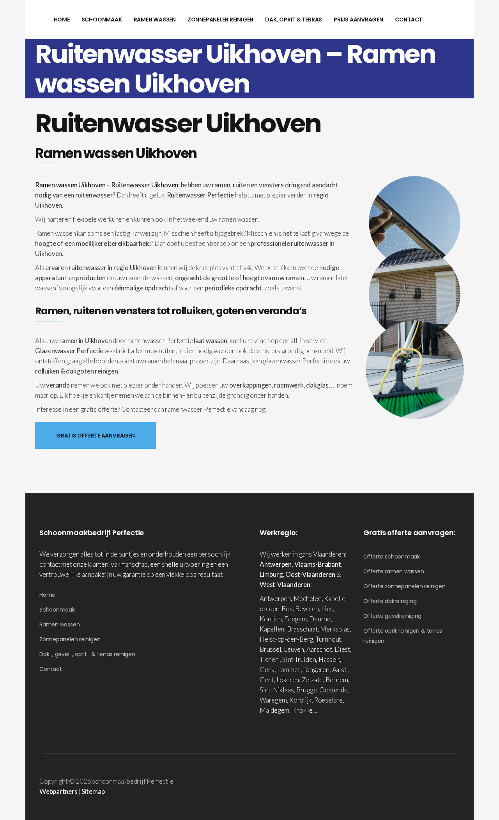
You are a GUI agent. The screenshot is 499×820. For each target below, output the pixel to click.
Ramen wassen (59, 624)
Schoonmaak (57, 610)
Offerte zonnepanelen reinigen (404, 586)
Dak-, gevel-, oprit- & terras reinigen (87, 654)
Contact (50, 669)
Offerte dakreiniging (390, 601)
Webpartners (58, 791)
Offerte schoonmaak (391, 556)
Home (47, 595)
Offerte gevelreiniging (392, 616)
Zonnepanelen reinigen (69, 639)
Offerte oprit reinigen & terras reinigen (402, 636)
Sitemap (92, 791)
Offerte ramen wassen (393, 571)
